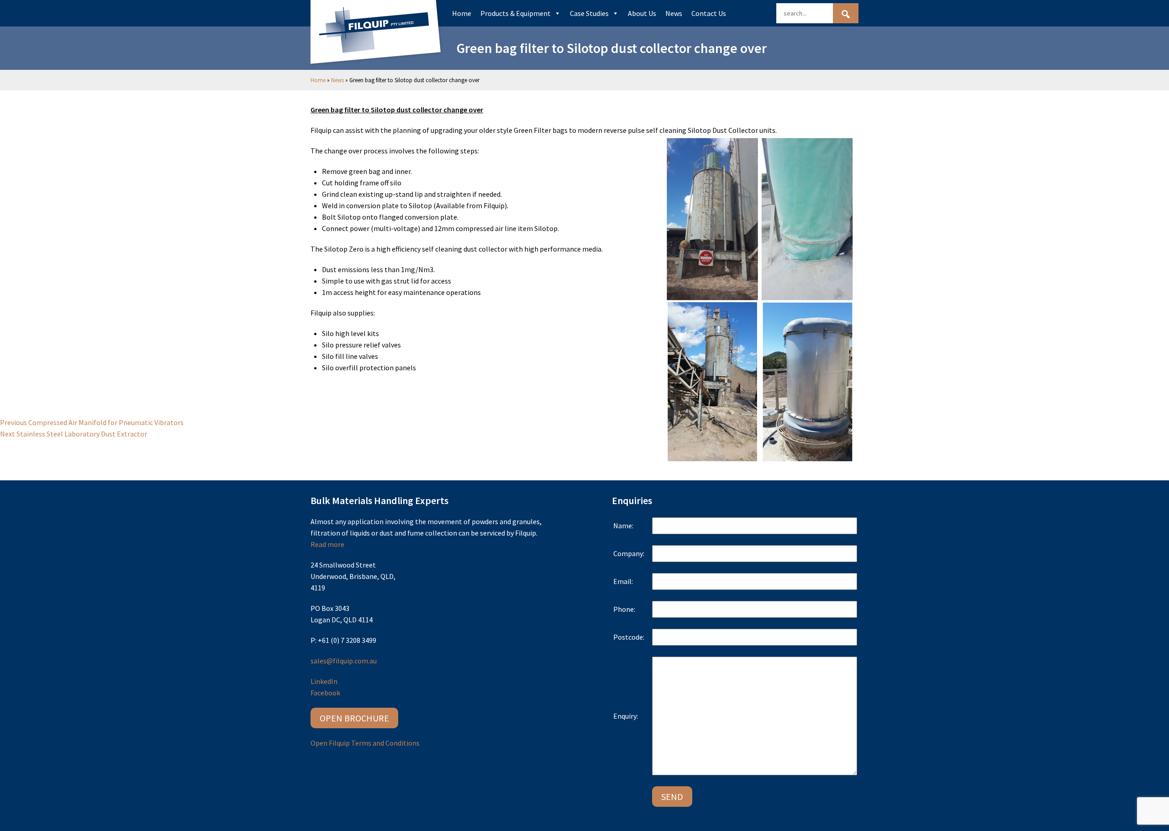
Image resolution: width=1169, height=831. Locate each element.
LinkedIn (324, 681)
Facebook (325, 692)
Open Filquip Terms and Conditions (365, 742)
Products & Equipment (515, 13)
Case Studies (589, 13)
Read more (327, 544)
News (673, 13)
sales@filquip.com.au (344, 660)
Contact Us (708, 13)
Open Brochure (354, 718)
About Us (642, 13)
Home (461, 13)
